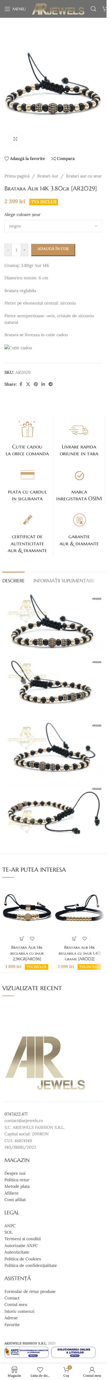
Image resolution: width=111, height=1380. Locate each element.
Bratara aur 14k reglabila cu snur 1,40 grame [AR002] (80, 953)
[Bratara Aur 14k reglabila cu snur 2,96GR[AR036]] (27, 912)
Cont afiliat (15, 1199)
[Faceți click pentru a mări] (15, 139)
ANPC (10, 1225)
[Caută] (93, 9)
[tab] (13, 580)
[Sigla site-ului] (58, 8)
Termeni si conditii (22, 1238)
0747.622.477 (16, 1114)
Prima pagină (17, 176)
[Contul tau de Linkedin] (43, 384)
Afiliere (11, 1192)
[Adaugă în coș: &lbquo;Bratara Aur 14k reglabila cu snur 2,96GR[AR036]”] (22, 939)
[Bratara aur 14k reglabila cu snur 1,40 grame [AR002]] (79, 912)
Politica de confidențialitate (30, 1265)
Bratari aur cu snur (84, 176)
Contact (12, 1298)
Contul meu (15, 1304)
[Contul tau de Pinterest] (36, 384)
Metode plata (17, 1186)
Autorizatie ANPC (21, 1245)
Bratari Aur (47, 176)
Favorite (12, 1324)
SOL (8, 1232)
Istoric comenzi (19, 1311)
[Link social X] (28, 384)
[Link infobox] (27, 437)
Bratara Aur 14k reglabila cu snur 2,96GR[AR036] (27, 953)
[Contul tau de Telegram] (50, 384)
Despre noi (14, 1173)
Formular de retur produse (30, 1291)
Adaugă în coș (53, 248)
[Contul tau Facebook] (20, 384)
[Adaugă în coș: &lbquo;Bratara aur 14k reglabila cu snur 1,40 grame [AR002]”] (74, 939)
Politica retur (16, 1179)
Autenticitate (16, 1252)
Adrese (11, 1317)
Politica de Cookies (22, 1258)
